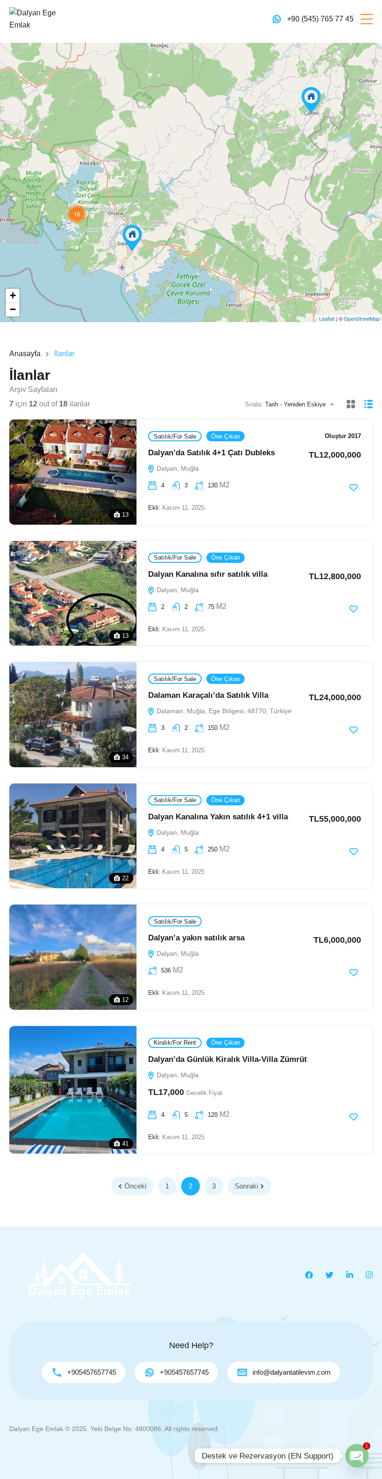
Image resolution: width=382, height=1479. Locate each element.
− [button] (13, 309)
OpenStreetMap (362, 318)
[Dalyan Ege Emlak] (37, 18)
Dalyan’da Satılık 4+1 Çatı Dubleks (211, 452)
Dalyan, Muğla (177, 468)
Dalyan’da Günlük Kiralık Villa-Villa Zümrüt (227, 1059)
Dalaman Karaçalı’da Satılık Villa (208, 695)
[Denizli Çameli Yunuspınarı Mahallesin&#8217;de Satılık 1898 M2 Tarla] (311, 100)
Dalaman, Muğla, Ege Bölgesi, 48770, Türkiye (223, 711)
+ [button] (13, 295)
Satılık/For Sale (175, 436)
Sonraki (246, 1186)
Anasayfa (25, 354)
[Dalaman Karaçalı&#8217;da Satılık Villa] (132, 238)
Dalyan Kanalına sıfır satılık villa (207, 574)
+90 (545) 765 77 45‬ (320, 19)
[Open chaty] (356, 1455)
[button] (367, 19)
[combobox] (302, 404)
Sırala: (254, 404)
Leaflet (326, 318)
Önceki (135, 1186)
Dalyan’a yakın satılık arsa (196, 937)
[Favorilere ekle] (353, 487)
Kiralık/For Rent (175, 1042)
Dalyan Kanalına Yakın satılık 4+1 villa (218, 816)
